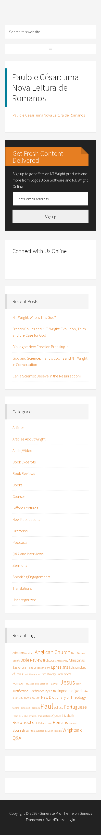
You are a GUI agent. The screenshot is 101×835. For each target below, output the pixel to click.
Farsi (60, 674)
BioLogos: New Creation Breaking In (40, 346)
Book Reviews (24, 473)
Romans (60, 722)
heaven (54, 683)
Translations (22, 588)
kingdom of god (69, 690)
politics (58, 708)
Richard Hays (45, 723)
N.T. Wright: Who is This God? (34, 317)
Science (73, 723)
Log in (70, 819)
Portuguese (75, 707)
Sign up (50, 216)
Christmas (77, 660)
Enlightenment (42, 667)
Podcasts (20, 542)
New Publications (26, 519)
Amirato (29, 653)
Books (17, 484)
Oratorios (20, 530)
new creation (32, 698)
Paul (46, 706)
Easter (17, 667)
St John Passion (53, 730)
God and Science (39, 683)
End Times (27, 667)
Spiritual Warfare (35, 730)
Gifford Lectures (25, 507)
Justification (20, 691)
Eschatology (48, 674)
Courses (19, 496)
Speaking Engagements (31, 576)
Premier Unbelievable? (25, 715)
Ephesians (59, 667)
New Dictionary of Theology (63, 697)
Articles (18, 427)
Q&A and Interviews (28, 553)
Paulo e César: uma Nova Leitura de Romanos (49, 115)
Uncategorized (24, 599)
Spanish (19, 730)
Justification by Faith (42, 691)
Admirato (19, 653)
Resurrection (25, 722)
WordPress (54, 819)
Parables (35, 707)
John (78, 683)
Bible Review (31, 660)
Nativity (18, 697)
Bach (73, 653)
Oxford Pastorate (21, 707)
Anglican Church (52, 652)
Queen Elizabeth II (64, 716)
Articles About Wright (29, 439)
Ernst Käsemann (31, 674)
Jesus (67, 682)
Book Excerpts (24, 462)
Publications (44, 715)
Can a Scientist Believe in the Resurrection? (47, 376)
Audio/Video (22, 450)
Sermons (20, 565)
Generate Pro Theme (56, 813)
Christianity (61, 660)
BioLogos (48, 660)
